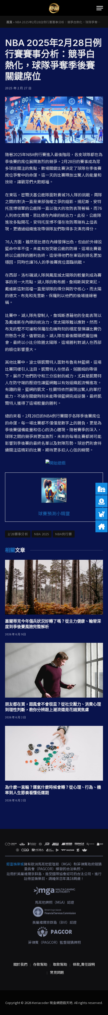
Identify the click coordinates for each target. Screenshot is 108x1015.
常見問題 (57, 972)
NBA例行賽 (63, 534)
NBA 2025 (41, 534)
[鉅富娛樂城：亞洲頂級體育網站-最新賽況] (54, 8)
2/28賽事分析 (18, 534)
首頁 (9, 22)
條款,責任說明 (84, 964)
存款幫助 (40, 964)
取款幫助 (60, 964)
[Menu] (99, 8)
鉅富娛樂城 (15, 863)
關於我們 (20, 964)
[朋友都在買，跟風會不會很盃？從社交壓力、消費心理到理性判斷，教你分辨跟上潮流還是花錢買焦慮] (54, 670)
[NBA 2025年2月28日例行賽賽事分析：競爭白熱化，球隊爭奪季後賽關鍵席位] (54, 120)
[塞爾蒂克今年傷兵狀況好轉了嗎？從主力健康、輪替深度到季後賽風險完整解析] (54, 587)
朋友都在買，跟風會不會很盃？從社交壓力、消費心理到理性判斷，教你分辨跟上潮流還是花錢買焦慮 (53, 707)
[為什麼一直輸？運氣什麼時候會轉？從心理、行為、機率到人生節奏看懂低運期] (54, 753)
